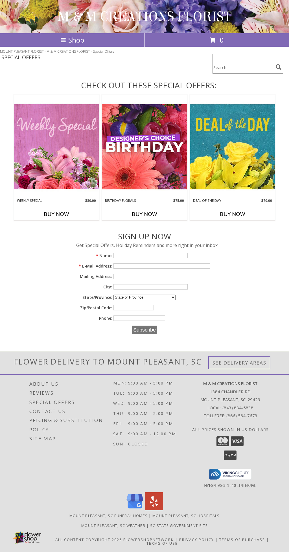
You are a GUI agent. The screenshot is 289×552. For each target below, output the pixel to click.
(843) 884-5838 (237, 407)
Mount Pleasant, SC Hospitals (186, 515)
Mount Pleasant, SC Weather (113, 525)
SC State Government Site (179, 525)
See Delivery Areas (239, 362)
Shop (76, 40)
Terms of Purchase (242, 539)
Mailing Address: (96, 276)
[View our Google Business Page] (135, 508)
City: (107, 287)
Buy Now (56, 214)
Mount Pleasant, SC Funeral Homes (108, 515)
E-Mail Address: (95, 266)
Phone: (105, 318)
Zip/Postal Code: (96, 307)
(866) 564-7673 (241, 415)
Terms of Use (162, 543)
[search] (278, 67)
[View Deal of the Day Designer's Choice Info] (232, 146)
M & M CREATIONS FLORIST (145, 16)
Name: (104, 255)
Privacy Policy (196, 539)
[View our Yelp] (154, 508)
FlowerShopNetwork (148, 539)
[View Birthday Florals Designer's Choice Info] (144, 146)
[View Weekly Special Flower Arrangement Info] (56, 146)
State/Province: (97, 297)
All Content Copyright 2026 (88, 539)
